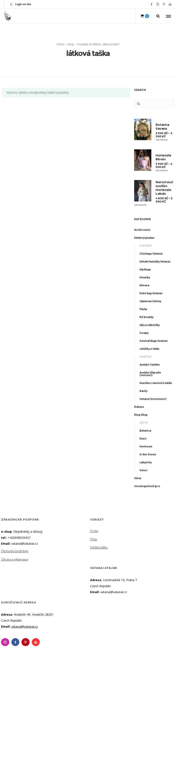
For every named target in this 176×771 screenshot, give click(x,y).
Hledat (138, 103)
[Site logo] (7, 16)
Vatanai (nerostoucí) (153, 398)
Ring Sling (140, 414)
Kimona (144, 285)
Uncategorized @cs (147, 486)
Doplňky (146, 245)
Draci (143, 438)
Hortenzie (146, 446)
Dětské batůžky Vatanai (155, 261)
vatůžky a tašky (149, 348)
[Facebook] (151, 4)
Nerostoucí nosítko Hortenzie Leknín (164, 187)
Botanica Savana (162, 126)
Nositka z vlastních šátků (156, 383)
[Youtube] (36, 642)
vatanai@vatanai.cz (24, 544)
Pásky (143, 309)
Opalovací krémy (150, 301)
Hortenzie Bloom (163, 157)
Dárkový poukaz (144, 237)
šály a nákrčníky (150, 325)
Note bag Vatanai (151, 293)
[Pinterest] (164, 4)
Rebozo (139, 406)
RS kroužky (146, 317)
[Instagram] (158, 4)
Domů (60, 44)
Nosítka (145, 356)
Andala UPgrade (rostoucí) (150, 374)
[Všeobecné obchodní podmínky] (43, 551)
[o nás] (132, 531)
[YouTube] (170, 4)
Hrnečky (145, 277)
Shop (71, 44)
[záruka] (43, 559)
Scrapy (144, 332)
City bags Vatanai (151, 253)
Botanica (145, 430)
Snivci (143, 470)
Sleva (137, 478)
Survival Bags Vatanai (154, 340)
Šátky (144, 422)
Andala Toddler (150, 364)
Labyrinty (146, 462)
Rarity (143, 391)
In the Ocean (148, 454)
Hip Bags (145, 269)
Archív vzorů (142, 229)
